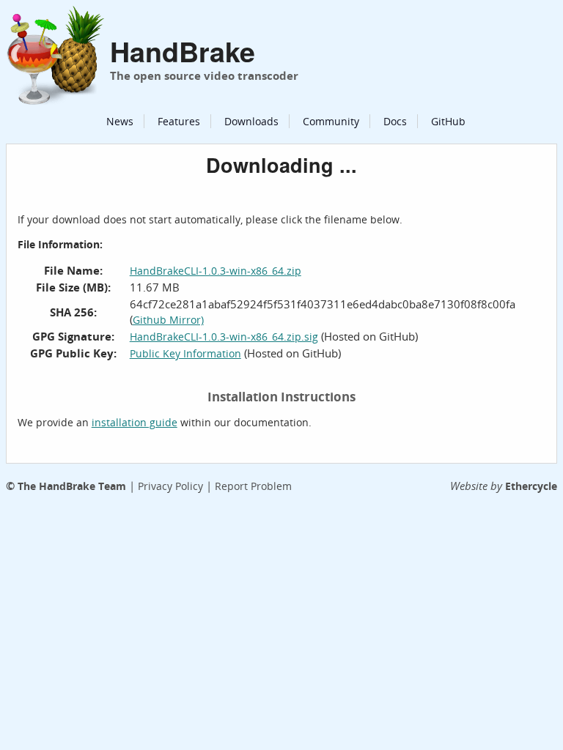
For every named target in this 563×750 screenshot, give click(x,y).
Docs (395, 121)
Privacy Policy (170, 486)
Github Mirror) (168, 320)
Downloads (251, 121)
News (119, 121)
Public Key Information (185, 353)
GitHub (448, 121)
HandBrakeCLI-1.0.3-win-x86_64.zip (215, 271)
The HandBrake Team (72, 486)
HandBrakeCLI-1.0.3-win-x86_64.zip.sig (224, 337)
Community (331, 121)
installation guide (134, 422)
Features (179, 121)
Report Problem (253, 486)
